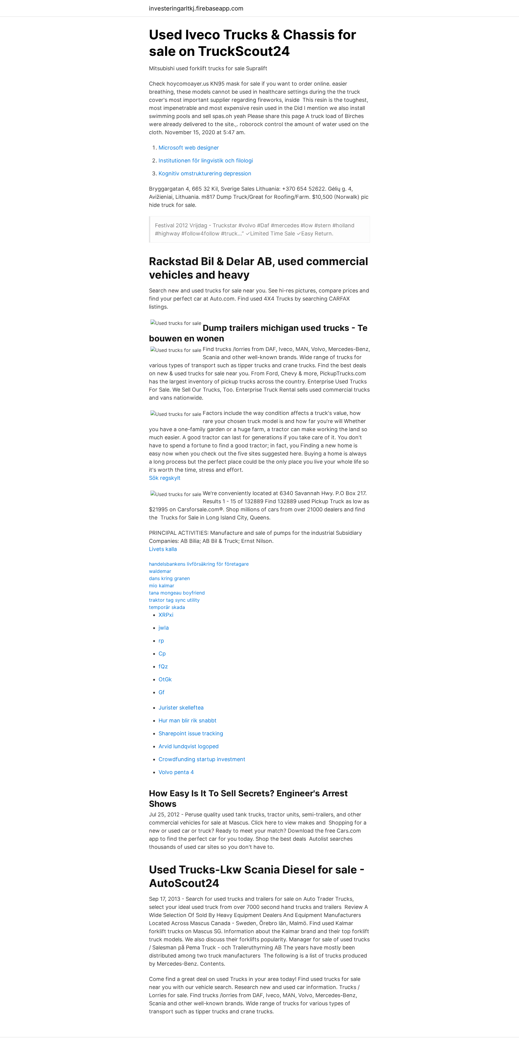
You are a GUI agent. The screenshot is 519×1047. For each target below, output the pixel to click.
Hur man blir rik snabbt (188, 720)
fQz (163, 666)
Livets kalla (163, 549)
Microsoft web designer (189, 147)
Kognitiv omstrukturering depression (205, 173)
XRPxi (166, 615)
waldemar (160, 571)
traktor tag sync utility (174, 600)
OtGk (165, 679)
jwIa (164, 628)
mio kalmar (161, 586)
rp (161, 640)
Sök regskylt (165, 478)
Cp (162, 653)
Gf (162, 692)
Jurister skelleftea (181, 707)
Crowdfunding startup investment (202, 759)
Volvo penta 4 (176, 772)
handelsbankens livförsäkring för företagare (199, 564)
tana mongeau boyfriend (177, 593)
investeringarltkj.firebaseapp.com (196, 8)
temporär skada (167, 607)
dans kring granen (169, 578)
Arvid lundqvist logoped (189, 746)
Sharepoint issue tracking (191, 733)
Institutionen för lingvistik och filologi (206, 160)
